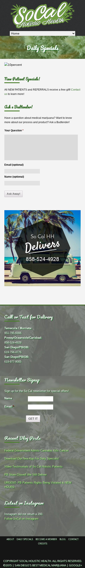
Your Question (14, 130)
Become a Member (46, 539)
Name (8, 398)
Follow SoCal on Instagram (21, 518)
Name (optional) (14, 176)
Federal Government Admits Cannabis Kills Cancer (36, 450)
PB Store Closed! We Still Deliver (25, 474)
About (10, 539)
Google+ (75, 565)
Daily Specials (25, 539)
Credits (42, 543)
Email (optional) (14, 164)
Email (9, 406)
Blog (63, 539)
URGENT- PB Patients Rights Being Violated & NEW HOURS (37, 485)
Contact (73, 539)
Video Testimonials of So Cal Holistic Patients (33, 466)
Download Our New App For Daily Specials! (31, 458)
